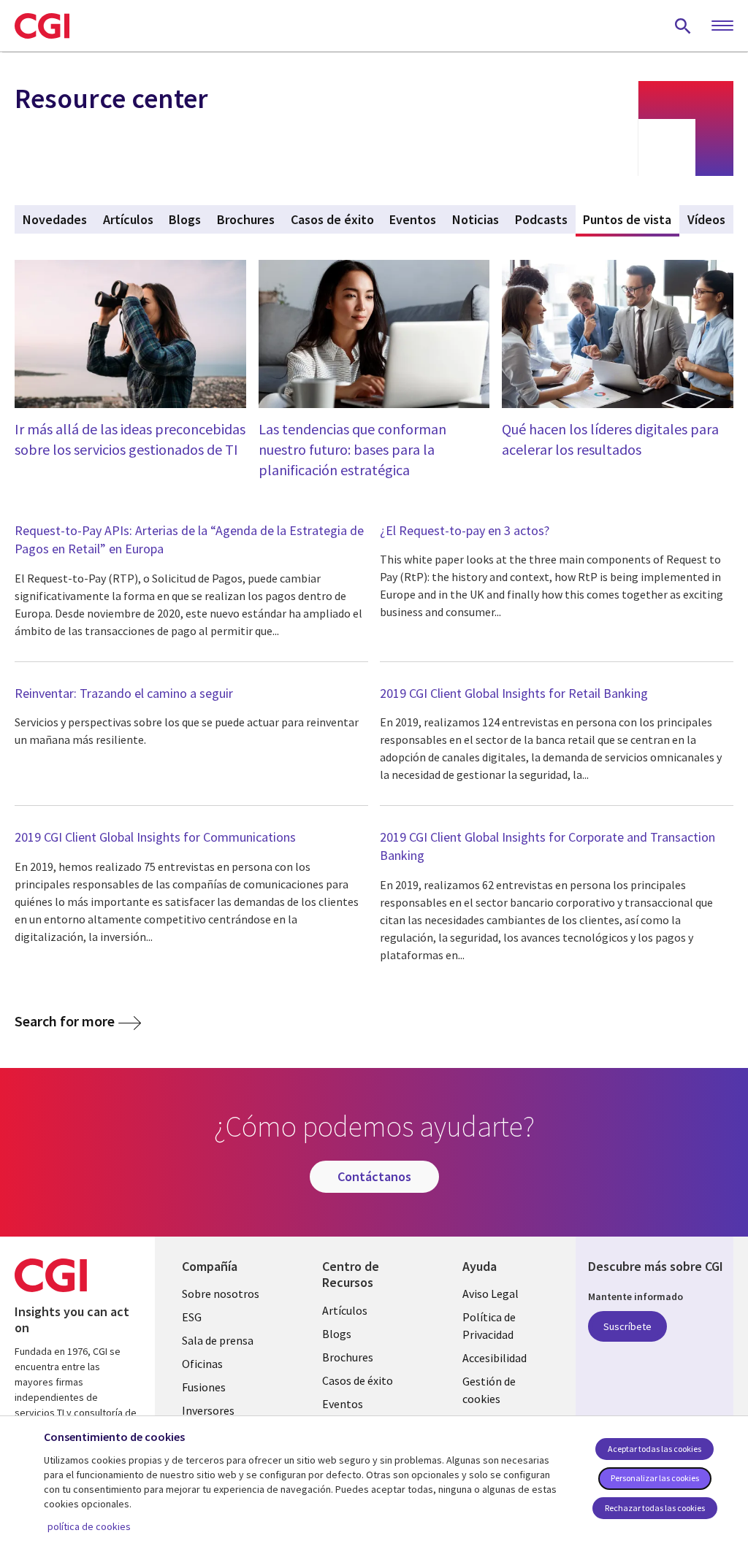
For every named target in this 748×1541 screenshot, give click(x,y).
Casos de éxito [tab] (332, 219)
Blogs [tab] (185, 219)
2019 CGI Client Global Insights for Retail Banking (514, 693)
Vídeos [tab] (706, 219)
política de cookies (89, 1526)
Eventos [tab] (412, 219)
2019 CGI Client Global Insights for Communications (155, 837)
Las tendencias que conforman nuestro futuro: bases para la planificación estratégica (352, 449)
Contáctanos (374, 1176)
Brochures (347, 1357)
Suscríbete (627, 1326)
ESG (192, 1317)
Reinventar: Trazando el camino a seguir (124, 693)
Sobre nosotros (220, 1293)
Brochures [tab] (246, 219)
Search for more (65, 1021)
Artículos (344, 1310)
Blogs (336, 1333)
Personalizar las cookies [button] (655, 1477)
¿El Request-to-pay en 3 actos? (464, 530)
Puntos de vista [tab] (631, 219)
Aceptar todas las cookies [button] (654, 1448)
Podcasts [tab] (541, 219)
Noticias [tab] (475, 219)
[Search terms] (683, 25)
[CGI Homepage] (42, 25)
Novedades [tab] (55, 219)
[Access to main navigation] (722, 26)
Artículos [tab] (128, 219)
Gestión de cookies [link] (489, 1390)
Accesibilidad (494, 1357)
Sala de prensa (217, 1340)
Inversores (208, 1410)
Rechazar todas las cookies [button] (655, 1507)
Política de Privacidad (489, 1326)
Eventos (342, 1403)
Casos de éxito (357, 1380)
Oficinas (202, 1363)
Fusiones (204, 1387)
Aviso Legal (490, 1293)
